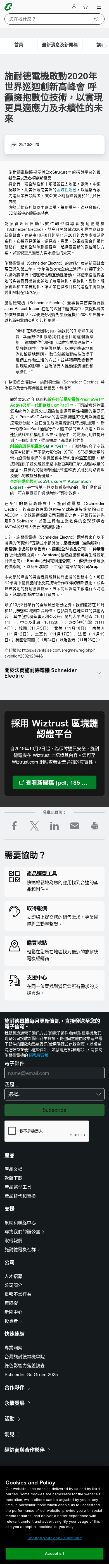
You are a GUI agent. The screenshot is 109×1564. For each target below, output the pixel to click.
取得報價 (13, 1240)
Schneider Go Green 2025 (31, 1374)
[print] (94, 825)
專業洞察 (13, 1347)
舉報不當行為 (17, 1294)
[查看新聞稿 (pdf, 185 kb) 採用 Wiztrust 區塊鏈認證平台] (54, 782)
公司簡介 (13, 1285)
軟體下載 (13, 1178)
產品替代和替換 (20, 1196)
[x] (34, 825)
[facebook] (14, 825)
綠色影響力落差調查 (24, 1365)
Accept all (54, 1553)
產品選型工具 (17, 1187)
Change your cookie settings (54, 1538)
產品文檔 (13, 1169)
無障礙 (11, 1303)
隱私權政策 (39, 1055)
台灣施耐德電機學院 (24, 1356)
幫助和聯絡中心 (20, 1222)
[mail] (74, 825)
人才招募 (13, 1276)
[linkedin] (54, 825)
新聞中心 (13, 1312)
